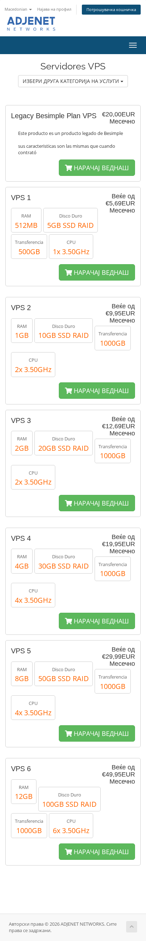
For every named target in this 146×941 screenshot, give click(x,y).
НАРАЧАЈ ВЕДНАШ (100, 167)
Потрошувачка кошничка (111, 9)
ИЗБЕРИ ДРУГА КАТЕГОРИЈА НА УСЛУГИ (71, 81)
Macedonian (16, 9)
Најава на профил (54, 9)
